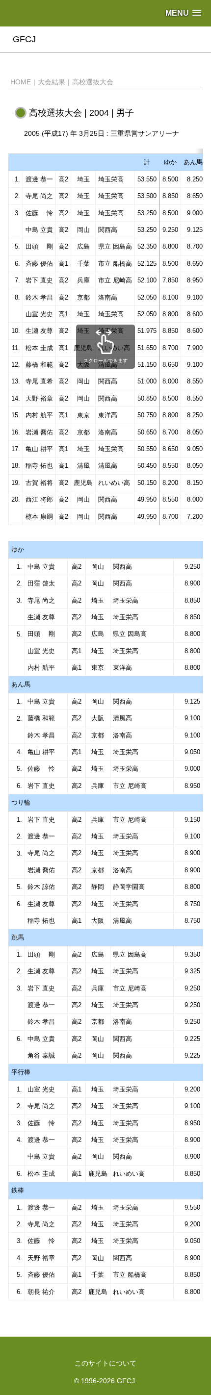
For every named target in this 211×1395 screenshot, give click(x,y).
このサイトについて (105, 1363)
